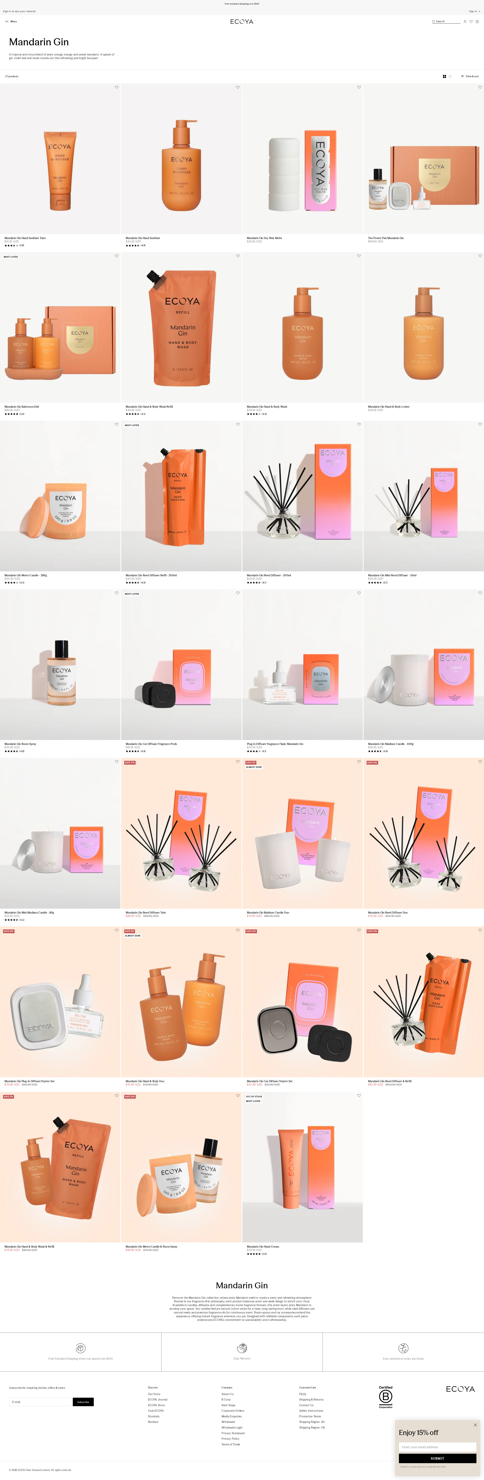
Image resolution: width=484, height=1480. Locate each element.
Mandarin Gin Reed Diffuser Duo (388, 913)
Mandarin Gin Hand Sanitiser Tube (25, 238)
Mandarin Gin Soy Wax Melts (264, 238)
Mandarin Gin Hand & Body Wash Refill (149, 407)
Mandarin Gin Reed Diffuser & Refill (389, 1081)
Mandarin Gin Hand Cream (263, 1247)
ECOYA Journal (158, 1399)
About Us (228, 1394)
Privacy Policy (231, 1438)
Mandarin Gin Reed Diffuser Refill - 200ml (151, 575)
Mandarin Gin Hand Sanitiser (143, 238)
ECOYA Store (156, 1405)
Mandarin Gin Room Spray (20, 744)
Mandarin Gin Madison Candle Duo (268, 913)
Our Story (154, 1394)
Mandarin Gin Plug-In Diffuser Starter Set (29, 1081)
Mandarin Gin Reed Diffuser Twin (146, 913)
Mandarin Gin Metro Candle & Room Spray (152, 1247)
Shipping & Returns (311, 1399)
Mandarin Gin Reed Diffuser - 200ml (269, 575)
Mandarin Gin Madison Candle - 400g (391, 744)
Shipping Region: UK (312, 1427)
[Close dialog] (475, 1425)
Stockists (154, 1416)
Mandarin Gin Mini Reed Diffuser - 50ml (392, 575)
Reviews (153, 1422)
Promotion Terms (310, 1416)
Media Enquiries (232, 1416)
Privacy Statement (233, 1433)
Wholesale (228, 1422)
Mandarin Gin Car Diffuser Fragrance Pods (151, 744)
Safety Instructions (311, 1410)
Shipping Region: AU (312, 1422)
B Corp (226, 1399)
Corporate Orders (233, 1410)
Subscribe (83, 1402)
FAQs (302, 1394)
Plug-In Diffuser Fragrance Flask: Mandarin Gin (275, 744)
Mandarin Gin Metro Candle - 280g (26, 575)
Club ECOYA (156, 1410)
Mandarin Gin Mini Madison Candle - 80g (29, 913)
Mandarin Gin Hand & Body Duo (145, 1081)
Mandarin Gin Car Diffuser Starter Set (269, 1081)
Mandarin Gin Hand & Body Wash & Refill (29, 1247)
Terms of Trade (231, 1444)
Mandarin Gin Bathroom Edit (22, 407)
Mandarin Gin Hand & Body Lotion (389, 407)
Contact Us (306, 1405)
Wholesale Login (232, 1427)
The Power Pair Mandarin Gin (386, 238)
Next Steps (228, 1405)
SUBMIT (437, 1458)
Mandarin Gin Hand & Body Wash (267, 407)
